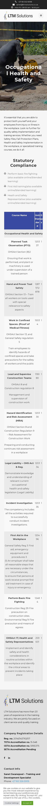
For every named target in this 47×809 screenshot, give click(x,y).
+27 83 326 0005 (20, 781)
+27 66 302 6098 (25, 2)
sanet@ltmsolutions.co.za (27, 5)
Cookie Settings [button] (12, 803)
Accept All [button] (27, 803)
